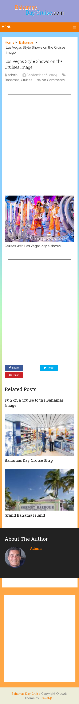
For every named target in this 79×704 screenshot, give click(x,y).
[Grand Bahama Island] (39, 490)
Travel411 (47, 698)
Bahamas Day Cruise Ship (29, 460)
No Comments (53, 80)
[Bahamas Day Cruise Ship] (39, 435)
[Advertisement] (39, 141)
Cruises (26, 80)
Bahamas (12, 80)
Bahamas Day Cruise (26, 693)
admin (12, 75)
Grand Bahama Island (25, 515)
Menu (7, 27)
